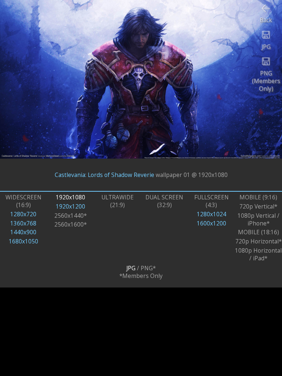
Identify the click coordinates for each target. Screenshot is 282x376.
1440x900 (23, 232)
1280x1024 (211, 214)
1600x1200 (211, 223)
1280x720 (23, 214)
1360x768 (23, 223)
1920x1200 (70, 206)
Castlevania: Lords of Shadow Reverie (104, 174)
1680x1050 (23, 241)
